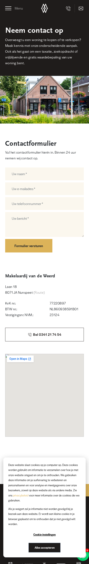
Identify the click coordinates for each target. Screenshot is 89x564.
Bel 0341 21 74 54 (46, 334)
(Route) (39, 292)
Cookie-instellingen (44, 534)
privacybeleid (20, 495)
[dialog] (44, 507)
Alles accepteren (45, 547)
